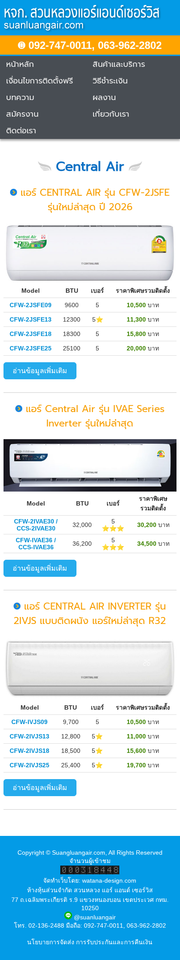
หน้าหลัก (20, 64)
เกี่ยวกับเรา (111, 114)
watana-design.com (109, 880)
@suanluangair (94, 917)
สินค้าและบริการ (119, 64)
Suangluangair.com (78, 852)
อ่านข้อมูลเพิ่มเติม (40, 370)
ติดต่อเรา (21, 131)
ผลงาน (104, 97)
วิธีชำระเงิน (110, 81)
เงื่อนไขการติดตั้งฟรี (39, 81)
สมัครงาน (22, 114)
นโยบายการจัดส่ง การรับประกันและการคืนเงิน (89, 942)
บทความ (20, 97)
